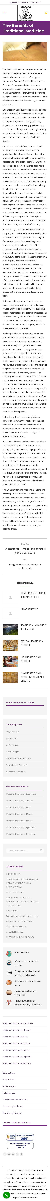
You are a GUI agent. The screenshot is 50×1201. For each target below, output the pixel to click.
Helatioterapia (12, 751)
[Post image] (10, 597)
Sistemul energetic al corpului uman (22, 916)
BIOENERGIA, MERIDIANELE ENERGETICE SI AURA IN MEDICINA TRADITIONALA (22, 901)
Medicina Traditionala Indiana (19, 820)
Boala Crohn (12, 910)
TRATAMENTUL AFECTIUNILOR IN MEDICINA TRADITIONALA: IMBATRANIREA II (22, 883)
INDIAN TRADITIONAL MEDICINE (31, 659)
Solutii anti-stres (22, 952)
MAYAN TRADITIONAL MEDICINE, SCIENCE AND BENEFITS (32, 677)
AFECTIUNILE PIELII (15, 932)
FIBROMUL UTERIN (15, 892)
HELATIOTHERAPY (29, 609)
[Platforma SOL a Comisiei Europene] (20, 1148)
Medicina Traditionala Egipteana (20, 827)
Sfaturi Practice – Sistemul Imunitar (26, 963)
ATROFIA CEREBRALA (16, 926)
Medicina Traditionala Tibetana (20, 800)
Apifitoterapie (12, 745)
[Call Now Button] (6, 1195)
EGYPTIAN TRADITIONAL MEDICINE (32, 643)
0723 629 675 (23, 2)
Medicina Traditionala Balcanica (20, 834)
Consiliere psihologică (16, 771)
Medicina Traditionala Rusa (18, 807)
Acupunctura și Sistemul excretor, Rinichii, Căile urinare (28, 1002)
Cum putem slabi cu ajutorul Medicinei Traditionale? (27, 973)
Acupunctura (12, 738)
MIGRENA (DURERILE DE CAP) (20, 937)
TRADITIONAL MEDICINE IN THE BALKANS (34, 627)
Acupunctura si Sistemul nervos (20, 921)
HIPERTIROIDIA (13, 874)
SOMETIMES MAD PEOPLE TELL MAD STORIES (33, 595)
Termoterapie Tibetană (16, 765)
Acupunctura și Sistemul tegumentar (25, 993)
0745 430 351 (35, 2)
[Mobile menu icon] (4, 13)
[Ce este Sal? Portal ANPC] (20, 1139)
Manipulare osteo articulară (18, 758)
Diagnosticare (12, 731)
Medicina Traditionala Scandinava (21, 794)
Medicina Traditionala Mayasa (19, 814)
